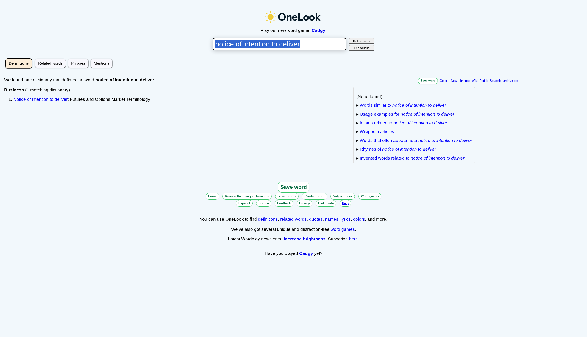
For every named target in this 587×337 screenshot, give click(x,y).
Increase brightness (305, 238)
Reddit (483, 80)
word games (343, 229)
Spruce (264, 203)
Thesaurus (361, 48)
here (353, 238)
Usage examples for (407, 114)
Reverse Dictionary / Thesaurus (247, 196)
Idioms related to (403, 122)
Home (212, 196)
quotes (316, 219)
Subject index (342, 196)
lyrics (346, 219)
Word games (370, 196)
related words (293, 219)
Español (244, 203)
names (331, 219)
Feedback (284, 203)
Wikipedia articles (377, 131)
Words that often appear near (416, 140)
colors (359, 219)
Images (465, 80)
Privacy (304, 203)
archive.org (510, 80)
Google (444, 80)
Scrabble (495, 80)
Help (345, 203)
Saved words (287, 196)
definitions (268, 219)
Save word (428, 80)
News (454, 80)
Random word (314, 196)
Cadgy (318, 30)
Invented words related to (412, 158)
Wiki (475, 80)
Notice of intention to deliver (40, 99)
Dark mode (326, 203)
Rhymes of (398, 149)
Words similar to (403, 105)
